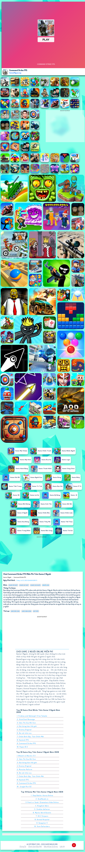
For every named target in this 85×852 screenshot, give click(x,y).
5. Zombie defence (42, 809)
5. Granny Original (24, 730)
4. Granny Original (24, 766)
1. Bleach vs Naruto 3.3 (26, 756)
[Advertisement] (65, 126)
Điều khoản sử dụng (51, 846)
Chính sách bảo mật (35, 846)
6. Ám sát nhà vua (24, 733)
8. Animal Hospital (42, 819)
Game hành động (26, 611)
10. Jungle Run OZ (24, 787)
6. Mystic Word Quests (42, 813)
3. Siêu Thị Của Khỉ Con (26, 723)
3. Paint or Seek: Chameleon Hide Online (42, 802)
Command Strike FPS (20, 577)
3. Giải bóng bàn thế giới (27, 762)
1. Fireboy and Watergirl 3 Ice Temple (32, 716)
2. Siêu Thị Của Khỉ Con (26, 759)
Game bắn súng (15, 611)
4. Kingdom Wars (42, 806)
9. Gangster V (42, 823)
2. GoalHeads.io (42, 799)
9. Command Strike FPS (26, 743)
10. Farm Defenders (42, 826)
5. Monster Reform (24, 769)
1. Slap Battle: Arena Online (42, 795)
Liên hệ (62, 846)
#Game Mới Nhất (13, 585)
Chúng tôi (23, 846)
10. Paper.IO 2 (22, 747)
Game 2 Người (7, 577)
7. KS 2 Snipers (42, 816)
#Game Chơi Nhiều (35, 585)
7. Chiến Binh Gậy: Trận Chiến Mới (30, 736)
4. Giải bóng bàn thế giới (27, 726)
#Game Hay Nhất (24, 585)
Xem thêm (36, 611)
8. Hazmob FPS (23, 740)
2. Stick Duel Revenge (26, 719)
